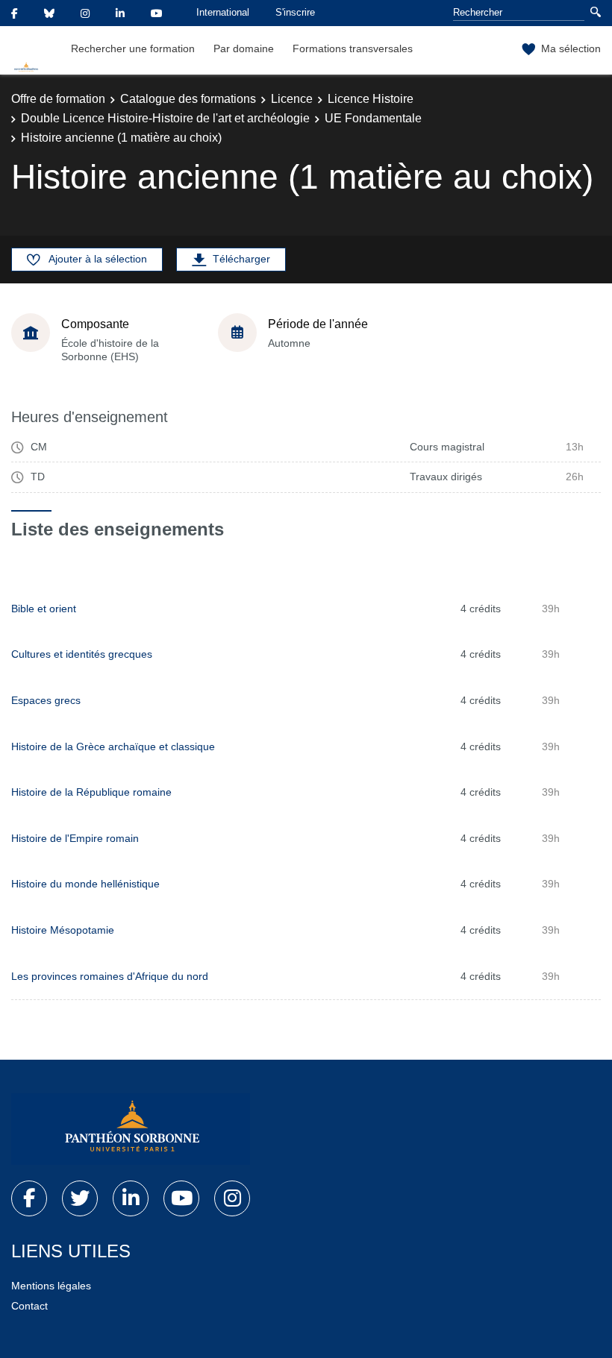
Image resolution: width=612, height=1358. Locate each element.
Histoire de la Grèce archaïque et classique (113, 746)
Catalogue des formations (188, 98)
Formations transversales (353, 48)
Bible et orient (43, 608)
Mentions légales (51, 1286)
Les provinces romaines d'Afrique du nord (109, 976)
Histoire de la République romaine (91, 792)
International (222, 12)
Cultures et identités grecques (81, 654)
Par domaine (243, 48)
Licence (292, 98)
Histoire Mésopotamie (62, 930)
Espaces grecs (46, 700)
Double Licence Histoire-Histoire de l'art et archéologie (165, 118)
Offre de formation (58, 98)
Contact (29, 1306)
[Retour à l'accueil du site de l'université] (130, 1129)
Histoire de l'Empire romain (75, 838)
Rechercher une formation (133, 48)
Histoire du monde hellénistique (85, 884)
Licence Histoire (370, 98)
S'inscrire (295, 12)
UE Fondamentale (373, 118)
